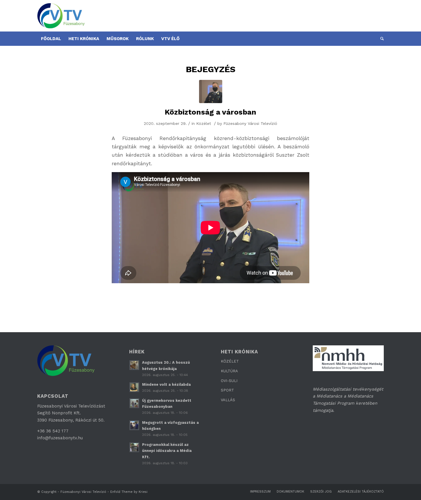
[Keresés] (380, 39)
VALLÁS (228, 400)
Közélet (203, 123)
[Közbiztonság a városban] (210, 91)
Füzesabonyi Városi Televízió (83, 492)
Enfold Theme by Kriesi (128, 492)
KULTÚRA (229, 371)
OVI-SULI (229, 381)
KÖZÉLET (230, 361)
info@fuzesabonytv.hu (60, 437)
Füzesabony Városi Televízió (250, 123)
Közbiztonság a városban (210, 112)
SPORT (227, 390)
